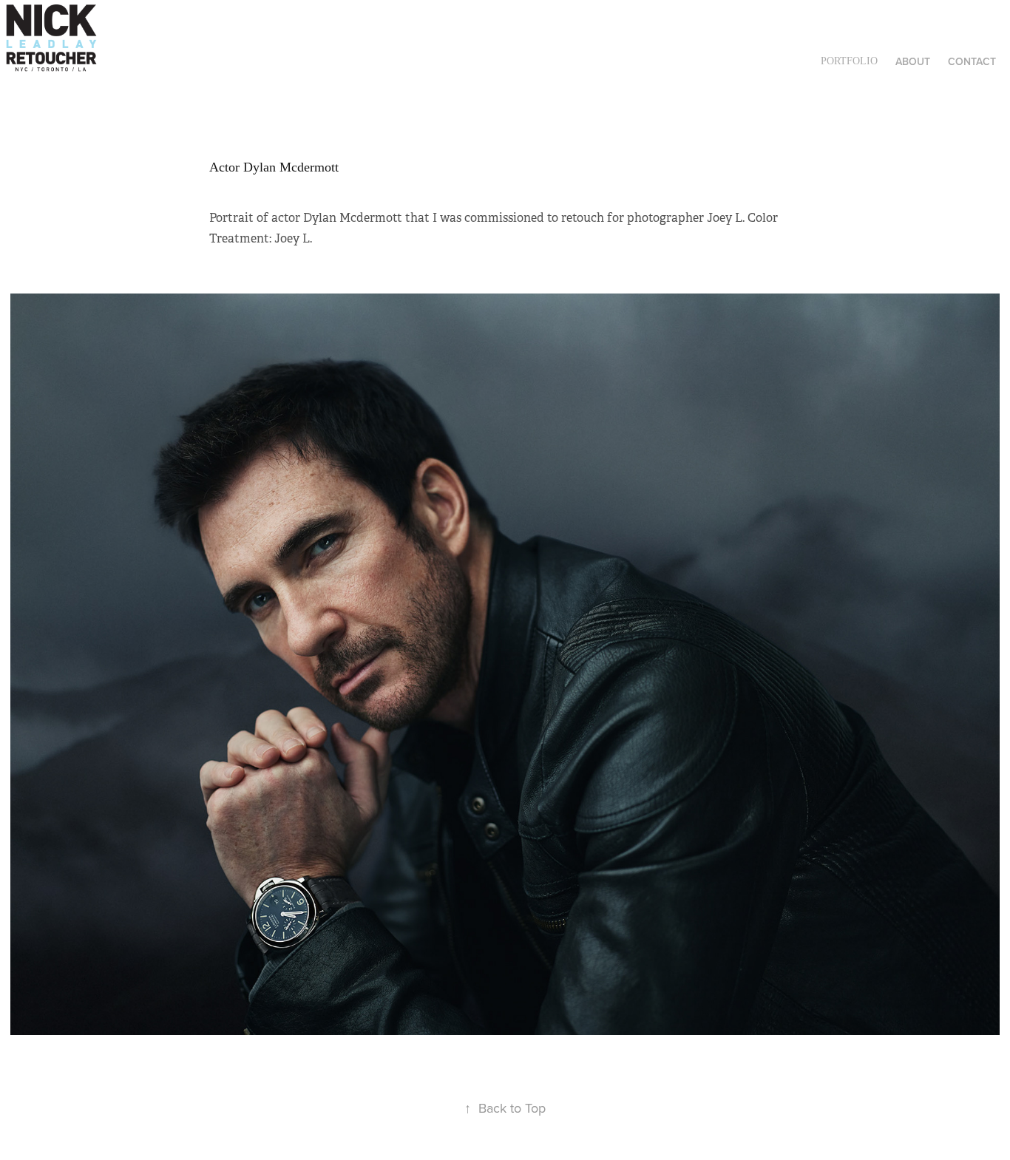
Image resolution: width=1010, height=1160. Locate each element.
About (912, 61)
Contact (972, 61)
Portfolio (849, 61)
